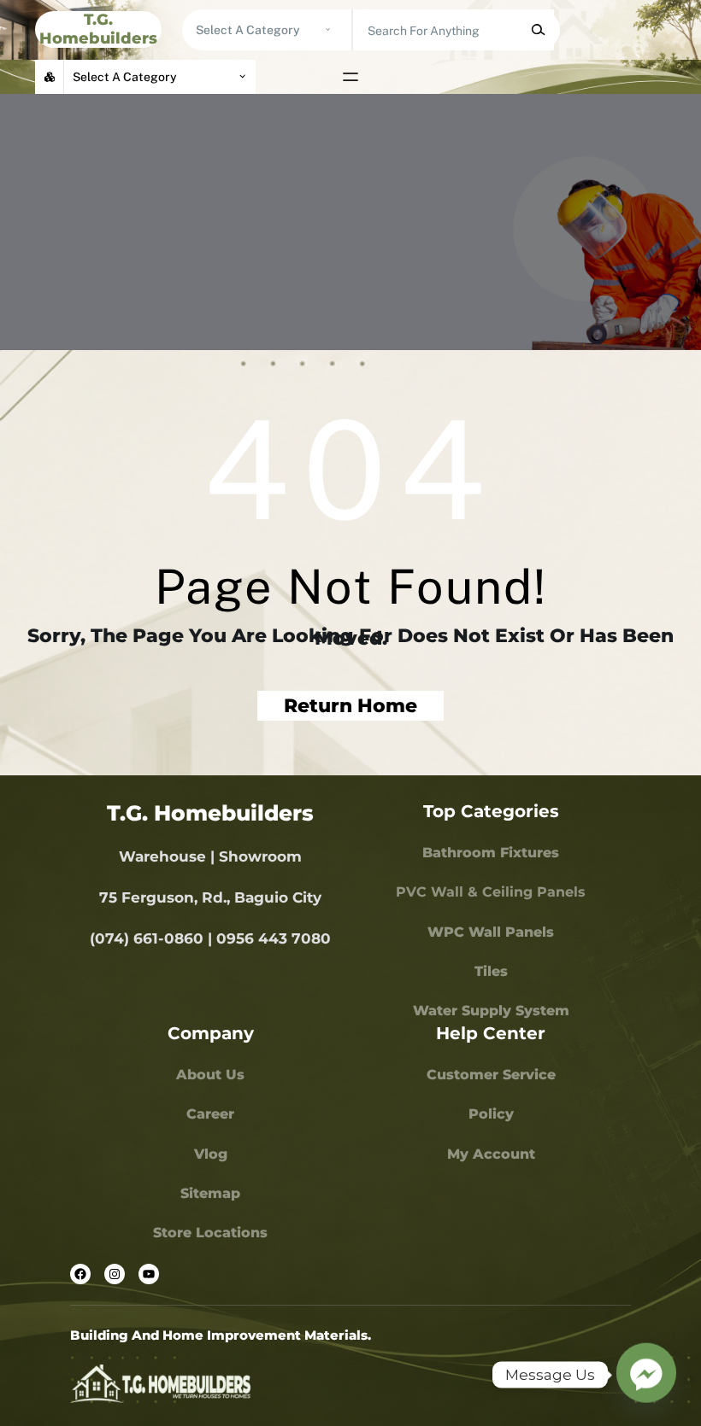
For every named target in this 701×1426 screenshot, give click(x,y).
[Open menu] (350, 77)
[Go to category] (328, 29)
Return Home (350, 705)
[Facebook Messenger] (646, 1375)
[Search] (537, 29)
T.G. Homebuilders (98, 29)
